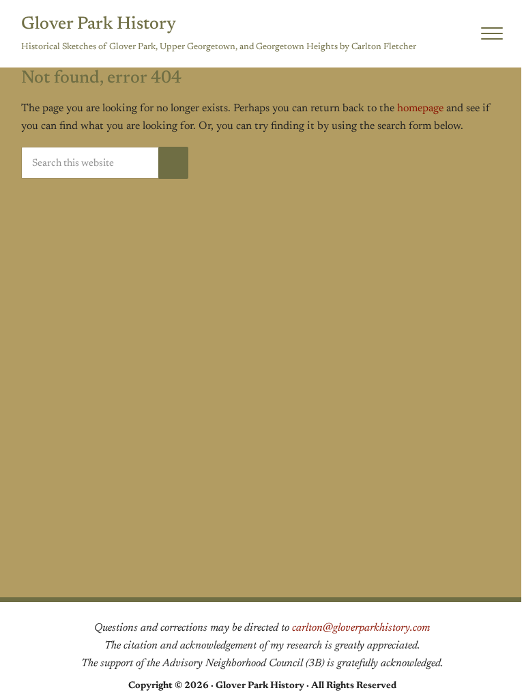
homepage (420, 108)
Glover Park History (98, 24)
